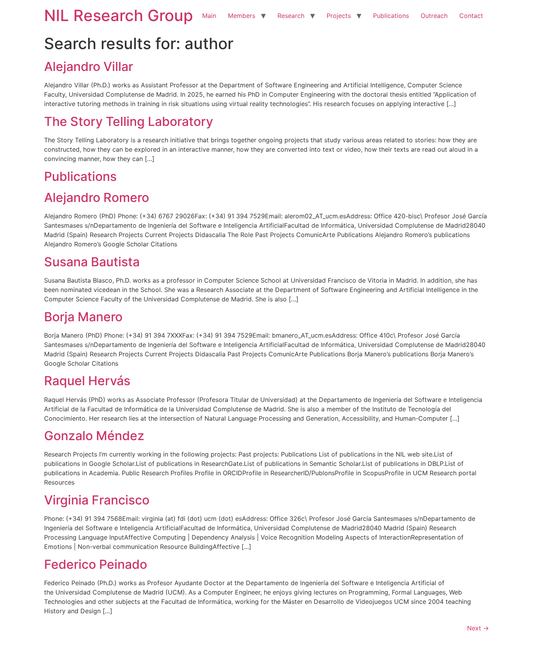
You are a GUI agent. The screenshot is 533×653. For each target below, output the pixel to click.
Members (241, 15)
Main (209, 15)
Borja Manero (83, 316)
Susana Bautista (92, 261)
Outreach (434, 15)
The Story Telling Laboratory (128, 121)
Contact (471, 15)
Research (290, 15)
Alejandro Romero (96, 197)
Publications (391, 15)
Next (478, 628)
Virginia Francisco (96, 500)
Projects (339, 15)
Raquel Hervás (87, 380)
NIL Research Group (118, 15)
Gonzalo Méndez (94, 435)
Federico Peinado (95, 564)
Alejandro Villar (88, 66)
